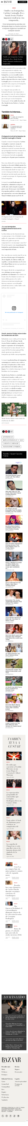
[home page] (8, 2)
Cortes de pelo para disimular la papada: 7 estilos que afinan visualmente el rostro (15, 1033)
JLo (21, 440)
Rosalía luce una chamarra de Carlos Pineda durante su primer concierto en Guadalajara (13, 890)
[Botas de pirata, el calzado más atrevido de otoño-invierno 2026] (9, 926)
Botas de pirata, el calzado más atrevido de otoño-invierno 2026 (14, 931)
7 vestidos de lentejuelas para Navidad (17, 117)
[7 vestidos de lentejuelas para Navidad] (5, 117)
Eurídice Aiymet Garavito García (14, 35)
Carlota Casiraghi (10, 443)
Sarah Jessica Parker (11, 447)
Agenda (12, 124)
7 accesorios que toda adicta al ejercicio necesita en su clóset (14, 1039)
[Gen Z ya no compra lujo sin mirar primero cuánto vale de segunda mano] (9, 864)
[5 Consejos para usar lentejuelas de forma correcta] (5, 126)
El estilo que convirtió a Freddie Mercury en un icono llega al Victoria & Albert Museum (13, 769)
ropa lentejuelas (10, 440)
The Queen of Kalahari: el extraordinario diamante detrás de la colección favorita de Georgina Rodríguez (14, 912)
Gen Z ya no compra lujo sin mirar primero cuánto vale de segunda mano (14, 871)
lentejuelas (8, 437)
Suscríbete (22, 2)
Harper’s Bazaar (23, 120)
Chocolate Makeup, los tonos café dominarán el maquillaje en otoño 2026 (15, 1025)
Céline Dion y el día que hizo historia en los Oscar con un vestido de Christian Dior (13, 1046)
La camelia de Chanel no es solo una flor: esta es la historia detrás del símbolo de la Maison (13, 849)
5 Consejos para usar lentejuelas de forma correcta (16, 127)
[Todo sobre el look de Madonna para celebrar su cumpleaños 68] (14, 811)
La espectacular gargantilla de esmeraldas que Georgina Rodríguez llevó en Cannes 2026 (13, 797)
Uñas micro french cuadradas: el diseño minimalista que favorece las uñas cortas (15, 1017)
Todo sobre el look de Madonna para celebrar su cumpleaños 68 (13, 823)
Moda (14, 7)
